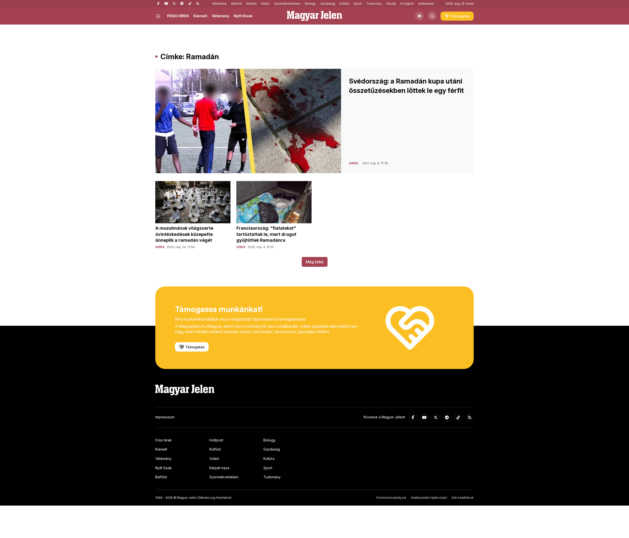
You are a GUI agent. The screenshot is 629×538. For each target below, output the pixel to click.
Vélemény (219, 3)
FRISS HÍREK (178, 16)
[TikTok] (190, 4)
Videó (265, 3)
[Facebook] (158, 4)
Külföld (251, 3)
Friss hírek (163, 440)
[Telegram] (182, 4)
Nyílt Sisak (243, 16)
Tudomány (374, 3)
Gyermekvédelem (287, 3)
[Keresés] (432, 16)
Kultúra (344, 3)
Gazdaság (327, 3)
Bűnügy (310, 3)
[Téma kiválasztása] (419, 16)
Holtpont (216, 440)
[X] (174, 4)
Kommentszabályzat (391, 497)
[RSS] (197, 4)
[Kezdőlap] (314, 16)
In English (407, 3)
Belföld (236, 3)
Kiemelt (200, 16)
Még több (315, 261)
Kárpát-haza (219, 468)
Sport (358, 3)
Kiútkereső (426, 3)
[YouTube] (166, 4)
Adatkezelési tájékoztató (429, 497)
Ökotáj (391, 3)
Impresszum (164, 417)
